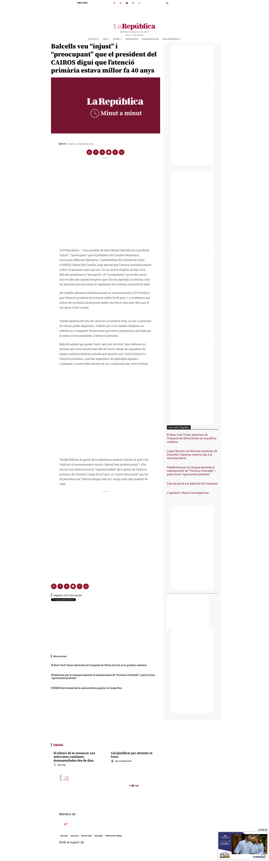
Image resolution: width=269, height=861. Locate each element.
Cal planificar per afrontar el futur (131, 755)
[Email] (121, 152)
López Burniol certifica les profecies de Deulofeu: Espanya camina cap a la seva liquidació (192, 454)
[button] (167, 3)
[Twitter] (133, 3)
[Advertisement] (105, 201)
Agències (62, 143)
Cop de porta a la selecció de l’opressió (192, 483)
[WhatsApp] (139, 3)
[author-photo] (55, 764)
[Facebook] (114, 3)
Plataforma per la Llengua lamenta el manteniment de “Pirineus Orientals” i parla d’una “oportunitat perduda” (103, 676)
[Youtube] (137, 786)
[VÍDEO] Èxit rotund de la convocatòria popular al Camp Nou (86, 688)
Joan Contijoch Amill (123, 760)
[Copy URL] (115, 152)
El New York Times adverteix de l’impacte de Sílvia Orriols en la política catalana (99, 665)
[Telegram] (126, 3)
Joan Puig (61, 764)
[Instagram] (120, 3)
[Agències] (54, 143)
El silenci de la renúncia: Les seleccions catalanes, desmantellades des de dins (74, 756)
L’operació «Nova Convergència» (188, 493)
